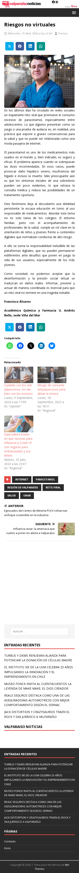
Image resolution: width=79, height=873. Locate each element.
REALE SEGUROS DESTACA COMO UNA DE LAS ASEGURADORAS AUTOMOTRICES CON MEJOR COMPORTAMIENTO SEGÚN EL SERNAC (37, 700)
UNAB (27, 495)
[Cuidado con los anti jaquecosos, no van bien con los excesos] (18, 375)
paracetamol (45, 479)
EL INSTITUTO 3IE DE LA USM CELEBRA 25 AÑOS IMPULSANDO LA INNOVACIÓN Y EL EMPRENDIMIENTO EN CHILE (38, 672)
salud (11, 495)
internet (21, 479)
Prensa (62, 33)
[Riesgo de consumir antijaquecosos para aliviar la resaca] (52, 375)
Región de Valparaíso (22, 487)
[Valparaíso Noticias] (39, 6)
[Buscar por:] (39, 631)
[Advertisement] (39, 589)
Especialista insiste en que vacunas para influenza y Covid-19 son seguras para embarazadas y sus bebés (18, 444)
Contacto (10, 841)
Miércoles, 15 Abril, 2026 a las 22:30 (30, 33)
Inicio (7, 848)
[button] (73, 12)
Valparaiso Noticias (23, 726)
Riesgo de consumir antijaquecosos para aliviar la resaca (51, 389)
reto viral (53, 487)
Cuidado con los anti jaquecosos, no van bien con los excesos (18, 389)
